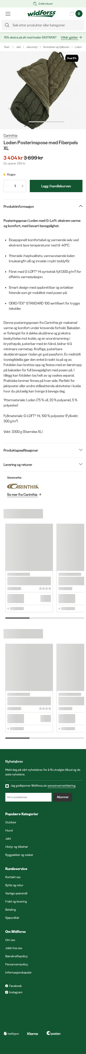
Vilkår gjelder (69, 37)
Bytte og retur (14, 885)
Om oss (10, 940)
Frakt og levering (16, 901)
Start (6, 47)
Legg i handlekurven (56, 186)
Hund (9, 830)
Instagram (15, 992)
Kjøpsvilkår (12, 918)
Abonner (63, 797)
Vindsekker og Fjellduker (56, 47)
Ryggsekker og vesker (19, 855)
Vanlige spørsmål (16, 893)
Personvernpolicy (16, 964)
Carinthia (10, 135)
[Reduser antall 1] (7, 186)
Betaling (10, 910)
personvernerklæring (61, 786)
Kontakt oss (13, 877)
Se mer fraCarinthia (22, 494)
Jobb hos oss (13, 948)
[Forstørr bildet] (43, 90)
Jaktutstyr (32, 47)
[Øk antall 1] (22, 186)
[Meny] (7, 13)
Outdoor (10, 822)
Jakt (18, 47)
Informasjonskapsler (18, 972)
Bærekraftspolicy (16, 956)
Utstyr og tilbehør (16, 847)
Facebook (15, 986)
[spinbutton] (15, 186)
